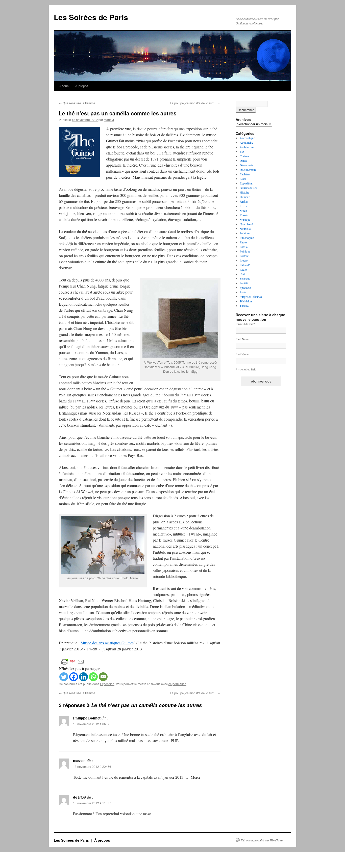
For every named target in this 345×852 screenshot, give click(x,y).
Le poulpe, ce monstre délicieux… (195, 103)
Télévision (246, 301)
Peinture (245, 233)
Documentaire (248, 170)
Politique (245, 251)
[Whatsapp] (93, 676)
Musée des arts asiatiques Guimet (107, 642)
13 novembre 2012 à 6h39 (91, 724)
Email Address (245, 324)
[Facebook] (73, 676)
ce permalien (177, 684)
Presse (244, 260)
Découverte (246, 165)
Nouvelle (245, 229)
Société (244, 283)
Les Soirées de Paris (91, 17)
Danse (243, 161)
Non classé (246, 224)
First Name (242, 339)
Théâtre (244, 306)
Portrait (244, 256)
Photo (243, 242)
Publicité (245, 265)
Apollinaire (246, 142)
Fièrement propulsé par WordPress (262, 840)
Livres (243, 206)
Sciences (245, 278)
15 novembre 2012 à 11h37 (92, 803)
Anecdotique (247, 138)
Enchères (245, 174)
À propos (81, 85)
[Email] (103, 676)
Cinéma (244, 156)
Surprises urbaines (251, 297)
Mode (243, 210)
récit (242, 274)
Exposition (107, 684)
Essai (243, 179)
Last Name (242, 354)
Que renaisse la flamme (77, 103)
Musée (244, 215)
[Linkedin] (83, 676)
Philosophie (247, 238)
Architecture (247, 147)
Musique (245, 219)
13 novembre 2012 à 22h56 (92, 766)
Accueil (64, 85)
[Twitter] (63, 676)
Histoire (244, 192)
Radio (243, 269)
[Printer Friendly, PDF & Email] (73, 661)
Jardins (244, 201)
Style (243, 292)
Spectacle (245, 288)
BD (242, 151)
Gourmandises (248, 188)
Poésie (244, 247)
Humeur (245, 197)
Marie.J (109, 119)
